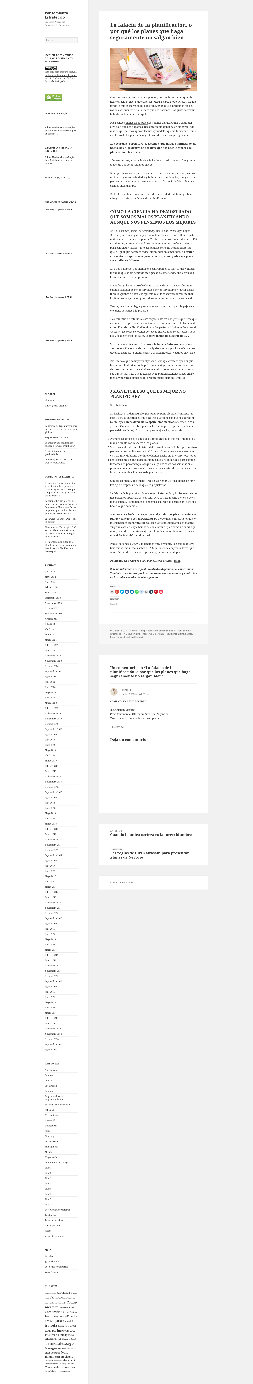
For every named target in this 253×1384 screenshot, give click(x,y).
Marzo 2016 (51, 949)
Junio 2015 (50, 997)
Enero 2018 (50, 834)
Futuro (169, 633)
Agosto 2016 (51, 923)
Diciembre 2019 (53, 713)
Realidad (138, 637)
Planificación (69, 1360)
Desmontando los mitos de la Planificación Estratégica (60, 548)
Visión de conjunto (54, 1236)
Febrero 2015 (51, 1018)
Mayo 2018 (50, 813)
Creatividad (51, 1085)
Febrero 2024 (51, 587)
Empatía (49, 1091)
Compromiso (62, 1303)
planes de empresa (136, 122)
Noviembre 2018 (53, 781)
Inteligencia (51, 1125)
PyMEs (48, 1204)
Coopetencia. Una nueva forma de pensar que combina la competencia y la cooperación (60, 510)
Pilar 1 (48, 1167)
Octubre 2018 (52, 787)
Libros (48, 1130)
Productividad (52, 1363)
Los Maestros (51, 1141)
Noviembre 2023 (53, 603)
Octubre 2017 (52, 850)
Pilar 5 (48, 1188)
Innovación (50, 1120)
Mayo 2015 (50, 1002)
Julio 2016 (50, 928)
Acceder (49, 1256)
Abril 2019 (50, 755)
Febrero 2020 (51, 708)
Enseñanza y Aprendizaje (57, 1104)
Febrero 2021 (51, 645)
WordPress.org (52, 1272)
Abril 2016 (50, 944)
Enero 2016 (50, 960)
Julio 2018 (50, 802)
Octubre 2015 (52, 976)
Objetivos (55, 1352)
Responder (118, 726)
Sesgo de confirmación (56, 437)
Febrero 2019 (51, 765)
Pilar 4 (48, 1183)
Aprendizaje (51, 1070)
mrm (134, 630)
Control (48, 1080)
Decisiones (51, 1316)
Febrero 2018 (51, 829)
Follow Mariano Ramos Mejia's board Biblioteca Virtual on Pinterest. (60, 160)
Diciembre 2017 (53, 839)
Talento (71, 1364)
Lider (51, 1344)
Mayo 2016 (50, 939)
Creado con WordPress (121, 882)
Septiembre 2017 (53, 855)
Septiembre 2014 (53, 1044)
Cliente (64, 1298)
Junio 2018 (50, 808)
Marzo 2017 (51, 886)
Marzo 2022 (51, 634)
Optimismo (178, 633)
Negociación (51, 1157)
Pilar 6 (48, 1194)
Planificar (128, 637)
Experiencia (158, 633)
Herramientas (52, 1115)
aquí (177, 560)
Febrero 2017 (51, 892)
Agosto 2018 (51, 797)
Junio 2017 (50, 871)
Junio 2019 (50, 744)
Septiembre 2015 (53, 981)
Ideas (67, 1326)
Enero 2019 (50, 771)
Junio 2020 (50, 687)
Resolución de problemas (57, 1209)
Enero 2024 (50, 592)
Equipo (66, 1321)
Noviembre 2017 (53, 844)
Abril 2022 (50, 629)
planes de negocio (140, 135)
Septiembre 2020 (53, 671)
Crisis (66, 1312)
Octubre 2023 (52, 608)
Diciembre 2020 (53, 655)
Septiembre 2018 (53, 792)
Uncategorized (52, 1225)
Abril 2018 (50, 818)
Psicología (63, 1364)
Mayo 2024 (50, 576)
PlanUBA (49, 400)
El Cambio (50, 521)
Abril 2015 (50, 1007)
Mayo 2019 (50, 750)
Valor (72, 1368)
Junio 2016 (50, 934)
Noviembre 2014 (53, 1033)
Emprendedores (144, 633)
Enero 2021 (50, 650)
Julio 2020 (50, 681)
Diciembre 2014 (53, 1028)
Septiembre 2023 (53, 613)
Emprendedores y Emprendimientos (159, 630)
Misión (48, 1151)
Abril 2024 (50, 582)
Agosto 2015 (51, 986)
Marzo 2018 (51, 823)
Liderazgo (50, 1136)
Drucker (63, 1316)
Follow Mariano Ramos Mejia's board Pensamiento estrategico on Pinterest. (60, 130)
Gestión (61, 1326)
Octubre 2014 (52, 1039)
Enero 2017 (50, 897)
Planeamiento (57, 1361)
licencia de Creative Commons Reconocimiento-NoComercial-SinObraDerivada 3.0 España (61, 76)
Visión (48, 1230)
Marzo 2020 (51, 702)
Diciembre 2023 (53, 597)
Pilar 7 (48, 1199)
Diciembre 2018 (53, 776)
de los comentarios (56, 1266)
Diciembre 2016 (53, 902)
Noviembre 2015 (53, 970)
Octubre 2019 (52, 723)
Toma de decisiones (54, 1220)
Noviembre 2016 (53, 907)
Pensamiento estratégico (57, 1162)
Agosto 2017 (51, 860)
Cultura (73, 1312)
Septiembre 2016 (53, 918)
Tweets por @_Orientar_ (57, 177)
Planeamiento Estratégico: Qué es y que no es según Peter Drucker (60, 533)
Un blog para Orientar (56, 405)
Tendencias (50, 1215)
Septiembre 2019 (53, 729)
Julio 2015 (50, 991)
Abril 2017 (50, 881)
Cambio (49, 1075)
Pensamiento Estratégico (56, 15)
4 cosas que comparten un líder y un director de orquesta (60, 492)
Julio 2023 (50, 624)
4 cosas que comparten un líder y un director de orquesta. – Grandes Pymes (60, 486)
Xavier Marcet (64, 1372)
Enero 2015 (50, 1023)
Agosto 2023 (51, 618)
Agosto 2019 (51, 734)
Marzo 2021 (51, 639)
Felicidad (49, 1109)
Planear (119, 637)
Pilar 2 (48, 1173)
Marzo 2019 (51, 760)
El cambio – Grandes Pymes (58, 518)
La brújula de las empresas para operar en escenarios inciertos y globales (61, 429)
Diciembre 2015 (53, 965)
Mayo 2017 (50, 876)
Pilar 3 (48, 1178)
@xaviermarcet (50, 1293)
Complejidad (52, 1303)
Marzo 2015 (51, 1012)
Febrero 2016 (51, 955)
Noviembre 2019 (53, 718)
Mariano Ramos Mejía (56, 113)
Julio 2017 (50, 865)
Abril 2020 (50, 697)
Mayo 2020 (50, 692)
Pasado (188, 633)
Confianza (63, 1308)
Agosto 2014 (51, 1049)
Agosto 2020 (51, 676)
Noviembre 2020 (53, 660)
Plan (112, 637)
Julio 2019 (50, 739)
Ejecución (130, 633)
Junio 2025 (50, 571)
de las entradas (54, 1261)
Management (51, 1146)
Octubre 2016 (52, 913)
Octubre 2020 (52, 666)
